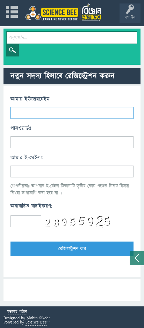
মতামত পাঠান (17, 312)
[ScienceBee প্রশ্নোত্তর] (63, 12)
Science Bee (36, 322)
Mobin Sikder (38, 318)
